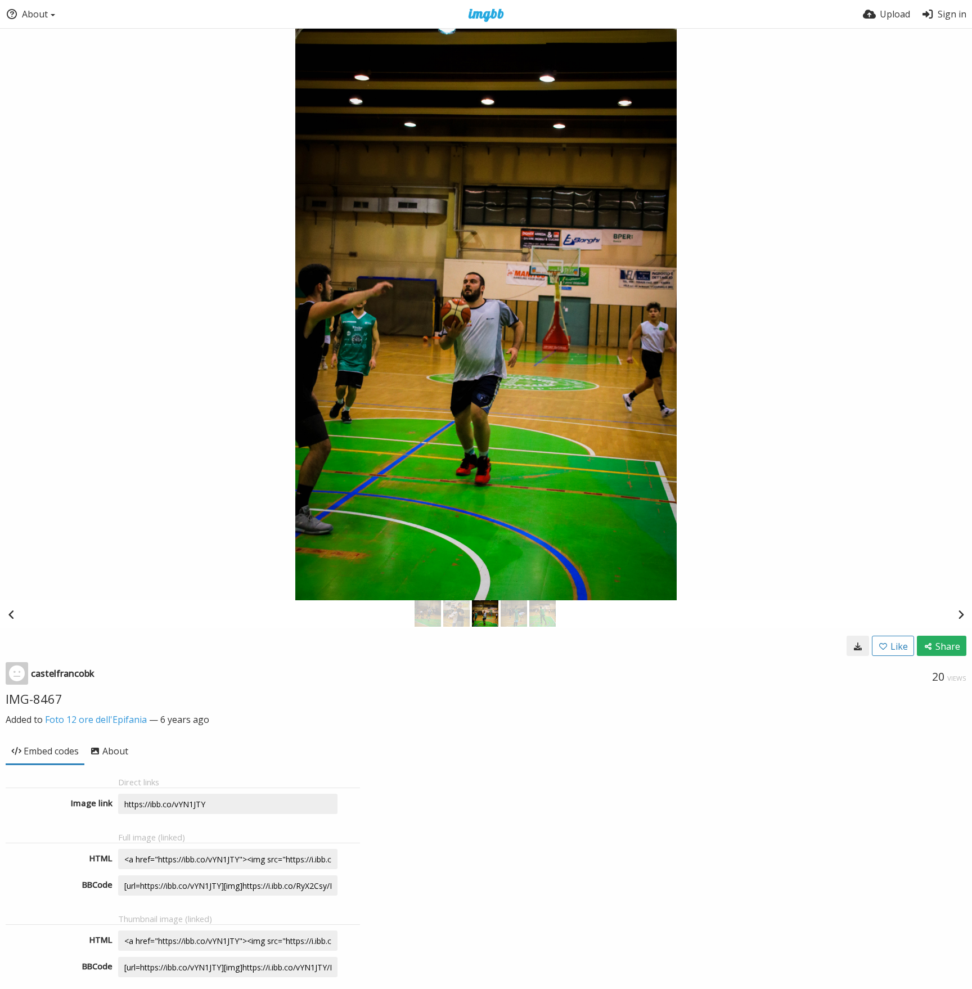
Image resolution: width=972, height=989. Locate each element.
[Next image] (961, 614)
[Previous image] (11, 614)
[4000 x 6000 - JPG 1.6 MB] (858, 646)
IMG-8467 (34, 698)
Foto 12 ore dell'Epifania (96, 719)
